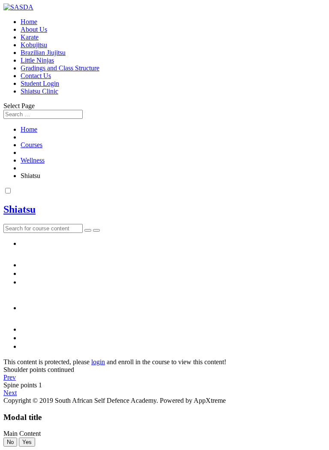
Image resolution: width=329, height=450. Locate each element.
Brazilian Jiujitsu (43, 52)
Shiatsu (19, 209)
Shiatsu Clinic (39, 91)
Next (10, 392)
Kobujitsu (34, 44)
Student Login (40, 83)
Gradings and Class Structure (60, 68)
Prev (9, 377)
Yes (27, 442)
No (10, 442)
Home (29, 21)
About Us (34, 29)
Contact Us (36, 75)
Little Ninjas (37, 60)
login (98, 361)
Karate (30, 37)
